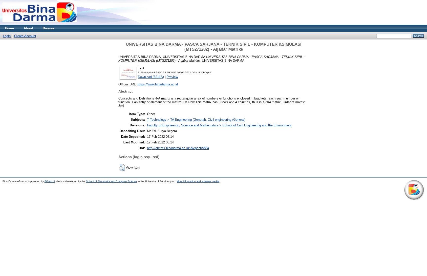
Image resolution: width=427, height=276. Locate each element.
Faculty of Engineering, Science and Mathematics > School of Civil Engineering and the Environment (219, 125)
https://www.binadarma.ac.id (158, 84)
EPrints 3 (49, 181)
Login (7, 36)
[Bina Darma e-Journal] (39, 23)
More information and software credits (198, 181)
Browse (48, 28)
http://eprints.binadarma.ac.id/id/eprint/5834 (178, 148)
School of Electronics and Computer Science (111, 181)
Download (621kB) (151, 77)
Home (9, 28)
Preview (172, 77)
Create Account (25, 36)
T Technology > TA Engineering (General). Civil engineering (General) (196, 119)
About (28, 28)
